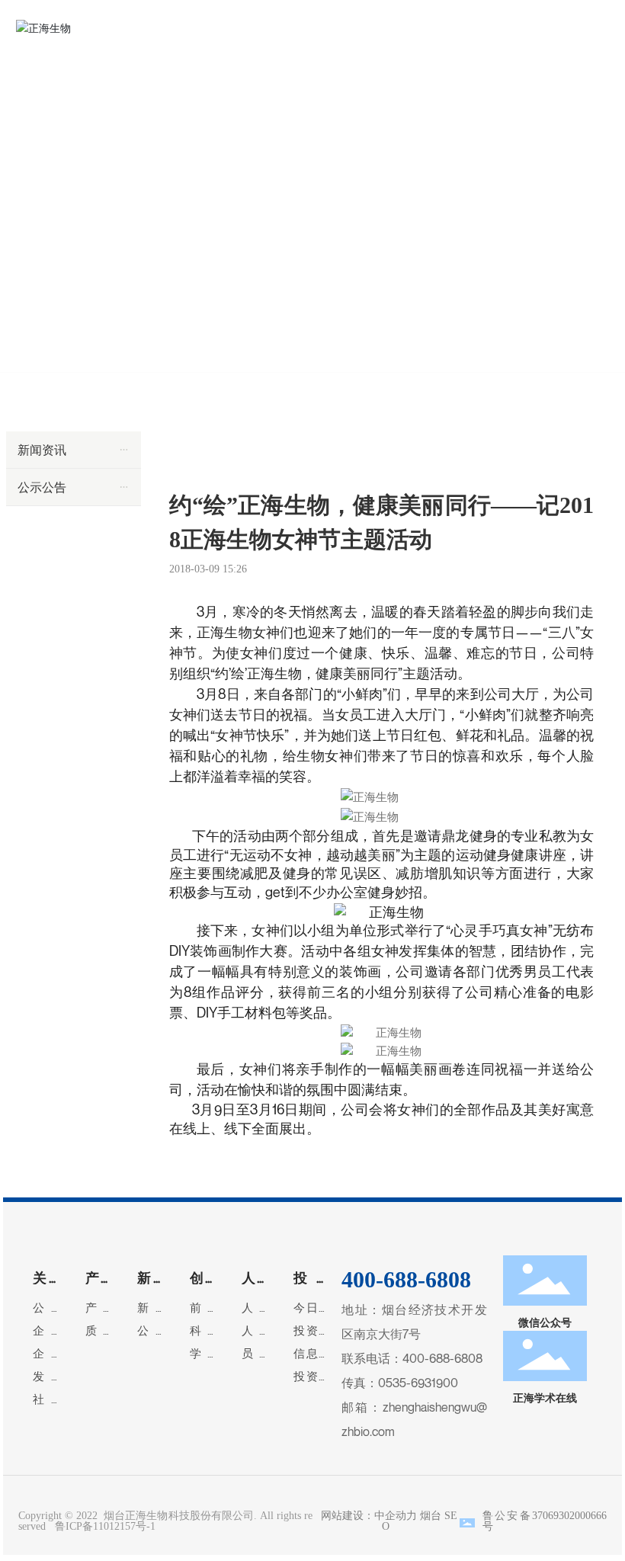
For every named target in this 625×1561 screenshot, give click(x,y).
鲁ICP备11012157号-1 (105, 1526)
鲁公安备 (507, 1515)
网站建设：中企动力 (366, 1515)
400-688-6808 (442, 1358)
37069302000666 (569, 1515)
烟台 (430, 1515)
